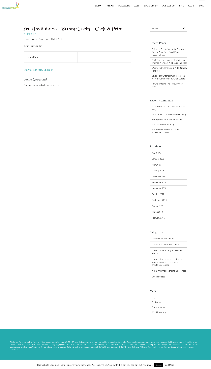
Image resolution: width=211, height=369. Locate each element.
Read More (169, 365)
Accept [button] (159, 365)
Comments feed (159, 307)
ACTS (136, 5)
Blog (202, 5)
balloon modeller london (163, 239)
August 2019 (157, 206)
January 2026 (158, 159)
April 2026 (156, 153)
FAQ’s (191, 5)
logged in (40, 85)
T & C (181, 5)
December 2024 (159, 176)
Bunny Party (32, 57)
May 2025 (156, 165)
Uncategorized (158, 277)
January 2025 (158, 171)
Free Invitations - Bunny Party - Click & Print (43, 39)
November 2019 (159, 188)
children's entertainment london (166, 244)
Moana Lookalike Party (171, 119)
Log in (154, 297)
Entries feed (157, 302)
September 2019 (159, 200)
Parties (110, 5)
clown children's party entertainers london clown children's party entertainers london (167, 262)
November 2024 (159, 182)
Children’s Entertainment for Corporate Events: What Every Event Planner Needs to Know (169, 52)
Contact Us (168, 5)
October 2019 (158, 194)
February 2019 (158, 218)
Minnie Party (168, 124)
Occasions (124, 5)
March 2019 (157, 212)
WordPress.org (159, 312)
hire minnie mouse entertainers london (169, 271)
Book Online (151, 5)
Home (98, 5)
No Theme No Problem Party (173, 114)
